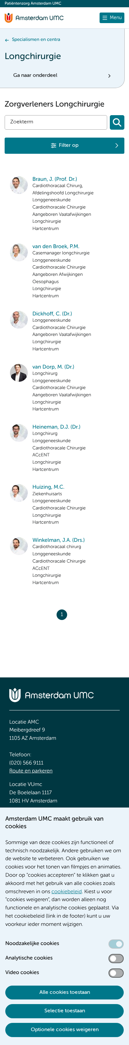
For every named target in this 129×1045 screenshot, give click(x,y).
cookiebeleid (67, 892)
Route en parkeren (31, 771)
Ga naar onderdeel (35, 75)
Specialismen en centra (36, 40)
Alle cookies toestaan (64, 992)
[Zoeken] (117, 122)
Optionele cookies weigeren (65, 1029)
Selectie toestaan (64, 1011)
